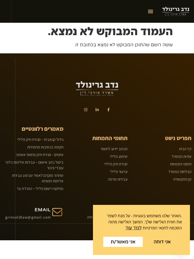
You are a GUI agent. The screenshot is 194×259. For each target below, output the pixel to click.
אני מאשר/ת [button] (123, 242)
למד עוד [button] (133, 228)
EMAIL (43, 209)
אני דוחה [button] (162, 242)
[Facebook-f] (108, 109)
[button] (150, 11)
